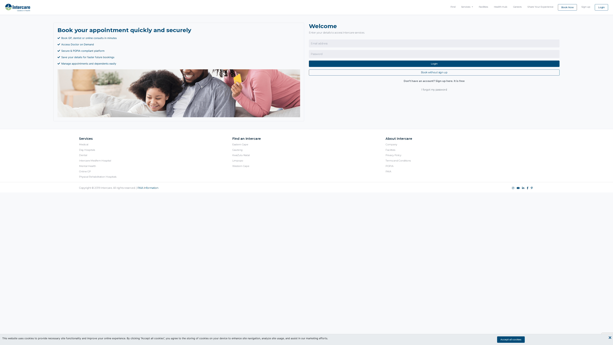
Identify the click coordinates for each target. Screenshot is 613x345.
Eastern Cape (240, 144)
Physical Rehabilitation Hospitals (97, 176)
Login (601, 7)
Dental (83, 155)
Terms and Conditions (398, 160)
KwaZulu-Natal (241, 155)
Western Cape (240, 166)
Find (452, 6)
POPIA (390, 166)
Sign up (585, 6)
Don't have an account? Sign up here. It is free (434, 81)
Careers (517, 6)
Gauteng (237, 149)
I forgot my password (434, 89)
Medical (83, 144)
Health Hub (500, 6)
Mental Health (87, 166)
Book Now (567, 7)
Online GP (85, 171)
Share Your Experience (540, 6)
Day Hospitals (87, 149)
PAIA (388, 171)
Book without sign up (434, 72)
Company (391, 144)
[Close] (610, 338)
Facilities (483, 6)
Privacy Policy (393, 155)
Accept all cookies (510, 339)
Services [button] (466, 6)
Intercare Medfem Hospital (95, 160)
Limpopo (237, 160)
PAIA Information (147, 187)
